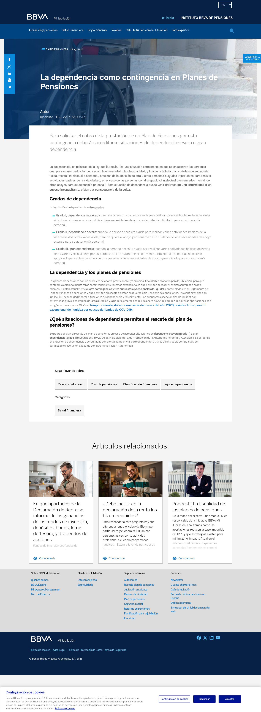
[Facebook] (199, 637)
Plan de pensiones (104, 384)
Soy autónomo (97, 30)
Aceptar (229, 699)
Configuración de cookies (174, 699)
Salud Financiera (72, 30)
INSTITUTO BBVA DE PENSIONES (207, 18)
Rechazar (204, 699)
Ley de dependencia (178, 384)
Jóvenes (116, 30)
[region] (130, 699)
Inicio (170, 18)
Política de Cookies (65, 708)
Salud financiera (69, 410)
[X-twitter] (205, 637)
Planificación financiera (140, 384)
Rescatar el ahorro (71, 384)
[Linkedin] (211, 637)
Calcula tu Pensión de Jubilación (146, 30)
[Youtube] (218, 637)
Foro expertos (180, 30)
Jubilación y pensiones (43, 30)
